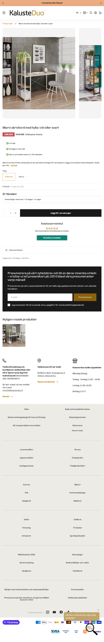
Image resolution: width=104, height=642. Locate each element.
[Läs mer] (85, 13)
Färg (4, 171)
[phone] (17, 360)
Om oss (77, 449)
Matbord (77, 501)
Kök (26, 493)
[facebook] (61, 612)
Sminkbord (77, 571)
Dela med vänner (16, 250)
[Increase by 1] (16, 213)
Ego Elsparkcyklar (77, 536)
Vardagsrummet (26, 466)
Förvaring (26, 528)
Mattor (77, 484)
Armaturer (26, 536)
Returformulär (77, 431)
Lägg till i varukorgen (61, 213)
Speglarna (26, 571)
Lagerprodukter (26, 458)
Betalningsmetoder (77, 417)
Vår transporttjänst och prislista (26, 425)
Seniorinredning (26, 563)
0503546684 (22, 376)
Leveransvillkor (26, 449)
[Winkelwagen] (100, 13)
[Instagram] (47, 612)
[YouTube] (54, 612)
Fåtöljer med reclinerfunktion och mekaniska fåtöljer (26, 589)
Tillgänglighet (11, 194)
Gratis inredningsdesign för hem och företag (26, 417)
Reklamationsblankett (77, 598)
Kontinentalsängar (77, 493)
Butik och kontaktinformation (77, 409)
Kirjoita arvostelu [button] (52, 238)
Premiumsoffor (77, 589)
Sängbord (26, 501)
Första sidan (8, 24)
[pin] (52, 360)
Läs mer (14, 165)
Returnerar (77, 425)
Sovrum (26, 484)
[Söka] (91, 13)
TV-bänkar (77, 528)
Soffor (26, 519)
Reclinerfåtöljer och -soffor (77, 563)
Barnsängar (77, 554)
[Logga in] (95, 13)
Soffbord (77, 519)
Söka (26, 409)
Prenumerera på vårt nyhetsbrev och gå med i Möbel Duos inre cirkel (26, 599)
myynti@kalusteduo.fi (13, 390)
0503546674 (13, 378)
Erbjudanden (77, 458)
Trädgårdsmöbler (77, 466)
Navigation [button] (4, 13)
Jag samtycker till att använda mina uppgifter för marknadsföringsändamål (47, 305)
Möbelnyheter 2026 (26, 554)
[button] (3, 3)
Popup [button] (22, 186)
